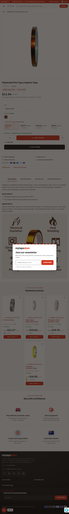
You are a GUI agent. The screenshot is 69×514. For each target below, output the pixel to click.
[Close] (53, 246)
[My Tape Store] (34, 248)
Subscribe (47, 262)
